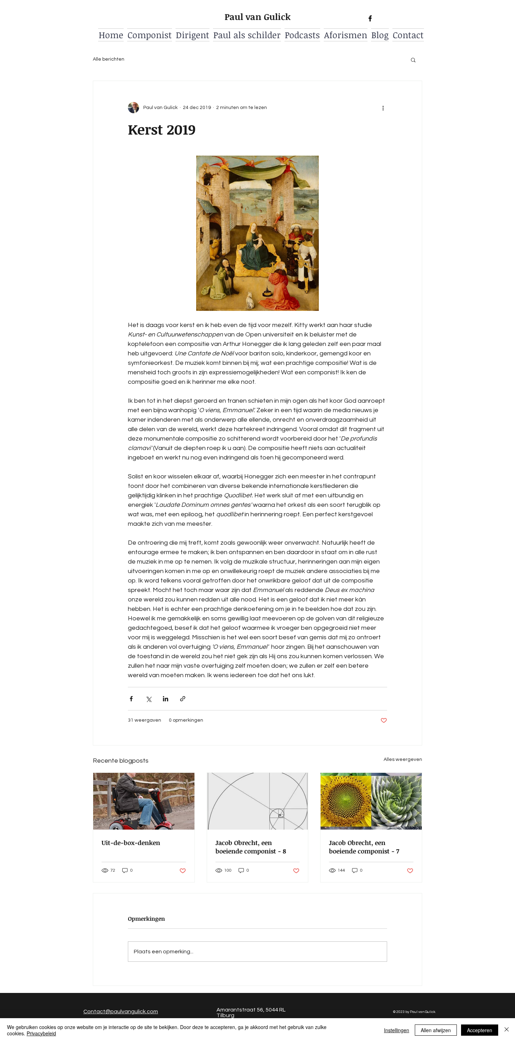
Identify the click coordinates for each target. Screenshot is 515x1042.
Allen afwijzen (436, 1030)
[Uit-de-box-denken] (143, 801)
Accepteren (479, 1030)
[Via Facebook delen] (131, 698)
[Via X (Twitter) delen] (148, 698)
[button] (413, 59)
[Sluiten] (506, 1030)
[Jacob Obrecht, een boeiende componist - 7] (371, 801)
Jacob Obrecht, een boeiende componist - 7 (364, 846)
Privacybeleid (41, 1033)
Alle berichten (108, 59)
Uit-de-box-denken (131, 842)
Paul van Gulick (258, 16)
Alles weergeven (403, 759)
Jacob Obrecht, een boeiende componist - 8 (250, 846)
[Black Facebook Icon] (370, 18)
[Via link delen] (182, 698)
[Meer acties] (383, 107)
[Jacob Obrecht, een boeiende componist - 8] (257, 801)
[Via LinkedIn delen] (165, 698)
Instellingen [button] (396, 1030)
